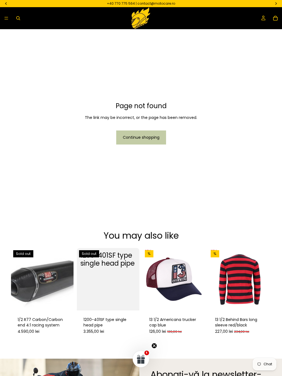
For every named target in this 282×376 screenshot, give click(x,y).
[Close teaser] (154, 345)
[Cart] (275, 18)
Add (201, 302)
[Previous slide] (214, 279)
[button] (141, 358)
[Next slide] (265, 279)
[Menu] (6, 18)
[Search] (18, 18)
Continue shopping (141, 137)
